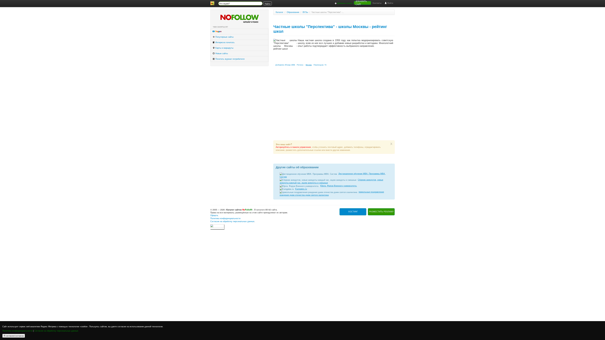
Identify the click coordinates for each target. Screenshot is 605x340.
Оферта (214, 215)
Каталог (279, 12)
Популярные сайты (224, 37)
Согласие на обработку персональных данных (56, 331)
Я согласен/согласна (14, 335)
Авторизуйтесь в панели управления (293, 147)
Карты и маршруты (224, 48)
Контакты (377, 3)
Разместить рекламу (381, 211)
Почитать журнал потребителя (230, 59)
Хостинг (353, 211)
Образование (293, 12)
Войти (390, 3)
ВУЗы (305, 12)
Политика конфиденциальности (17, 331)
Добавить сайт (361, 3)
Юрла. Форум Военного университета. (338, 186)
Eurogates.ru (301, 189)
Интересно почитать (225, 42)
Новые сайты (221, 53)
